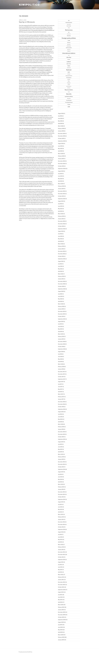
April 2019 (60, 331)
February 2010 (61, 607)
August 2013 (61, 501)
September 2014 (61, 469)
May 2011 (60, 569)
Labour (69, 61)
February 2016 (61, 426)
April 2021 (60, 271)
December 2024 (61, 161)
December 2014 (61, 461)
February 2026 (61, 128)
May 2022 (60, 238)
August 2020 (61, 291)
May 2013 (60, 509)
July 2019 (60, 323)
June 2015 (60, 446)
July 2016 (60, 414)
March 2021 (60, 273)
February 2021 (61, 276)
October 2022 (61, 226)
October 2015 (61, 436)
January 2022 (61, 248)
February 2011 (61, 577)
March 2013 (60, 514)
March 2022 (60, 243)
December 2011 (61, 552)
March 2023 (60, 213)
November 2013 (61, 494)
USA (69, 106)
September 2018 (61, 349)
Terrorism (69, 98)
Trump (68, 104)
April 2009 (60, 632)
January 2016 (61, 429)
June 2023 (60, 206)
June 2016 (60, 416)
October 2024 (61, 166)
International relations (68, 53)
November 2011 (61, 554)
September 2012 (61, 529)
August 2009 (61, 622)
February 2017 (61, 396)
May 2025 (60, 148)
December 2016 (61, 401)
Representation (69, 89)
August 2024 (61, 171)
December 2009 (61, 612)
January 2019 (61, 339)
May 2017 (60, 389)
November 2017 (61, 374)
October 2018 (61, 346)
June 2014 (60, 476)
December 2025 (61, 133)
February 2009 (61, 637)
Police (69, 81)
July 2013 (60, 504)
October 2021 (61, 256)
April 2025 (60, 151)
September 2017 (61, 379)
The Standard (68, 100)
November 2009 (61, 614)
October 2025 (61, 138)
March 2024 (60, 183)
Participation (68, 77)
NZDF (69, 72)
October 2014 (61, 466)
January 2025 (61, 158)
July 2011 (60, 564)
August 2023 (61, 201)
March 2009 (61, 634)
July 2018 (60, 354)
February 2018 (61, 366)
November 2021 (61, 253)
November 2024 (61, 163)
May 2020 (60, 298)
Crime (69, 27)
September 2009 (62, 619)
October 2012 (61, 527)
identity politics (69, 47)
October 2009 (61, 617)
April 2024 (60, 181)
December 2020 (61, 281)
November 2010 (61, 584)
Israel (69, 55)
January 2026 (61, 131)
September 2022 (61, 228)
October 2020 (61, 286)
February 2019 (61, 336)
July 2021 (60, 263)
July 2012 (60, 534)
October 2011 (61, 557)
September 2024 (61, 168)
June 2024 (60, 176)
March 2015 (60, 454)
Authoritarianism (69, 22)
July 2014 (60, 474)
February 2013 (61, 516)
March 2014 (60, 484)
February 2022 (61, 246)
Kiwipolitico (29, 4)
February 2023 (61, 216)
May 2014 (60, 479)
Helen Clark (68, 44)
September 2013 (61, 499)
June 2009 (60, 627)
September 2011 (61, 559)
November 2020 (61, 283)
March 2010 (60, 604)
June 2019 (60, 326)
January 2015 (61, 459)
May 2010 (60, 599)
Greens (68, 42)
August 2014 (61, 471)
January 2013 (61, 519)
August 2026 (61, 113)
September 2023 (61, 198)
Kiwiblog (68, 59)
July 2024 (60, 173)
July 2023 (60, 203)
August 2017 (61, 381)
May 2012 (60, 539)
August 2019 (61, 321)
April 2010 (60, 602)
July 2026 (60, 115)
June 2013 (60, 506)
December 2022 (61, 221)
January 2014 (61, 489)
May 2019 (60, 329)
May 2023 (60, 208)
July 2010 (60, 594)
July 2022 (60, 233)
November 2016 (61, 404)
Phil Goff (68, 79)
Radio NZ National (68, 86)
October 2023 (61, 196)
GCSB (69, 40)
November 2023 (61, 193)
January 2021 (61, 278)
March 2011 (60, 574)
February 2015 (61, 456)
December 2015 (61, 431)
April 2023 (60, 211)
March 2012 (60, 544)
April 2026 (60, 123)
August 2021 (61, 261)
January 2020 (61, 308)
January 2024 (61, 188)
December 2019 (61, 311)
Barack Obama (69, 24)
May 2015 (60, 449)
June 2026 (60, 118)
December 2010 (61, 582)
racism (69, 84)
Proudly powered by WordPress (25, 651)
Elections (69, 35)
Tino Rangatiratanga (68, 102)
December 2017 (61, 371)
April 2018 (60, 361)
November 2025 (61, 136)
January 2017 (61, 399)
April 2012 (60, 542)
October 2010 (61, 587)
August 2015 (61, 441)
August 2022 (61, 231)
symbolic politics (69, 96)
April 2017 (60, 391)
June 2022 (60, 236)
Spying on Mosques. (27, 22)
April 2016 (60, 421)
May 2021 (60, 268)
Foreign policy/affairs (69, 38)
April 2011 (60, 572)
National (68, 70)
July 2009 (60, 624)
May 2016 (60, 419)
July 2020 (60, 293)
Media (69, 65)
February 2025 (61, 156)
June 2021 (60, 266)
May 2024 (60, 178)
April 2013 (60, 511)
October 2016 (61, 406)
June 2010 (60, 597)
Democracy (69, 30)
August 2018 (61, 351)
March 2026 (60, 126)
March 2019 (60, 334)
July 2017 (60, 384)
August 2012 (61, 532)
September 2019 (61, 319)
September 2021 (61, 258)
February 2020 (61, 306)
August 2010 (61, 592)
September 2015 (61, 439)
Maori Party (69, 63)
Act (69, 20)
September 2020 (62, 288)
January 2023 (61, 218)
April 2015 (60, 451)
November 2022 (61, 223)
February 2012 (61, 547)
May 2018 (60, 359)
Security (68, 94)
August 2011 (61, 562)
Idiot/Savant (68, 49)
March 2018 (60, 364)
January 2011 (61, 579)
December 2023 (61, 191)
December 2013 (61, 491)
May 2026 (60, 121)
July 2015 (60, 444)
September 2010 (61, 589)
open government (69, 75)
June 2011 (60, 567)
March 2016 (60, 424)
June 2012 (60, 537)
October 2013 (61, 496)
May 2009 (60, 629)
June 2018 (60, 356)
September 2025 (61, 141)
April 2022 (60, 241)
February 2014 (61, 486)
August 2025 (61, 143)
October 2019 (61, 316)
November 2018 (61, 344)
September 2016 (61, 409)
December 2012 (61, 521)
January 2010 (61, 609)
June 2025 (60, 146)
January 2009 (61, 639)
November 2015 (61, 434)
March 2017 (60, 394)
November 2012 (61, 524)
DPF (69, 32)
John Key (68, 57)
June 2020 (60, 296)
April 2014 (60, 481)
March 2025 (60, 153)
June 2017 (60, 386)
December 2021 (61, 251)
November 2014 (61, 464)
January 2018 (61, 369)
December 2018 (61, 341)
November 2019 (61, 313)
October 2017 (61, 376)
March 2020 (61, 303)
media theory (69, 67)
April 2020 (60, 301)
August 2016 (61, 411)
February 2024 (61, 186)
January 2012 (61, 549)
